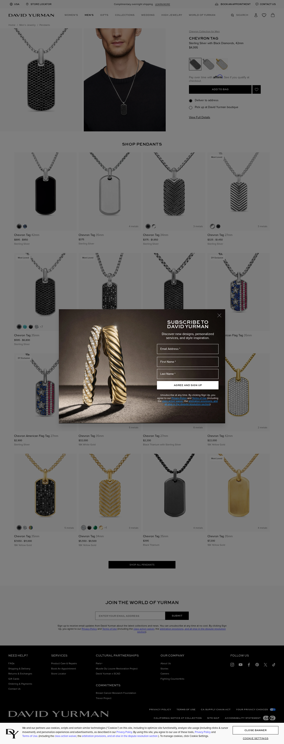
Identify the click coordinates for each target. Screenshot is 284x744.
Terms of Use (199, 398)
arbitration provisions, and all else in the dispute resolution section (191, 402)
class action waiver (172, 401)
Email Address (169, 349)
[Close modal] (221, 313)
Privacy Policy (179, 398)
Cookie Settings (255, 738)
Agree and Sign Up (188, 385)
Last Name (167, 374)
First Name (167, 362)
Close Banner (255, 730)
